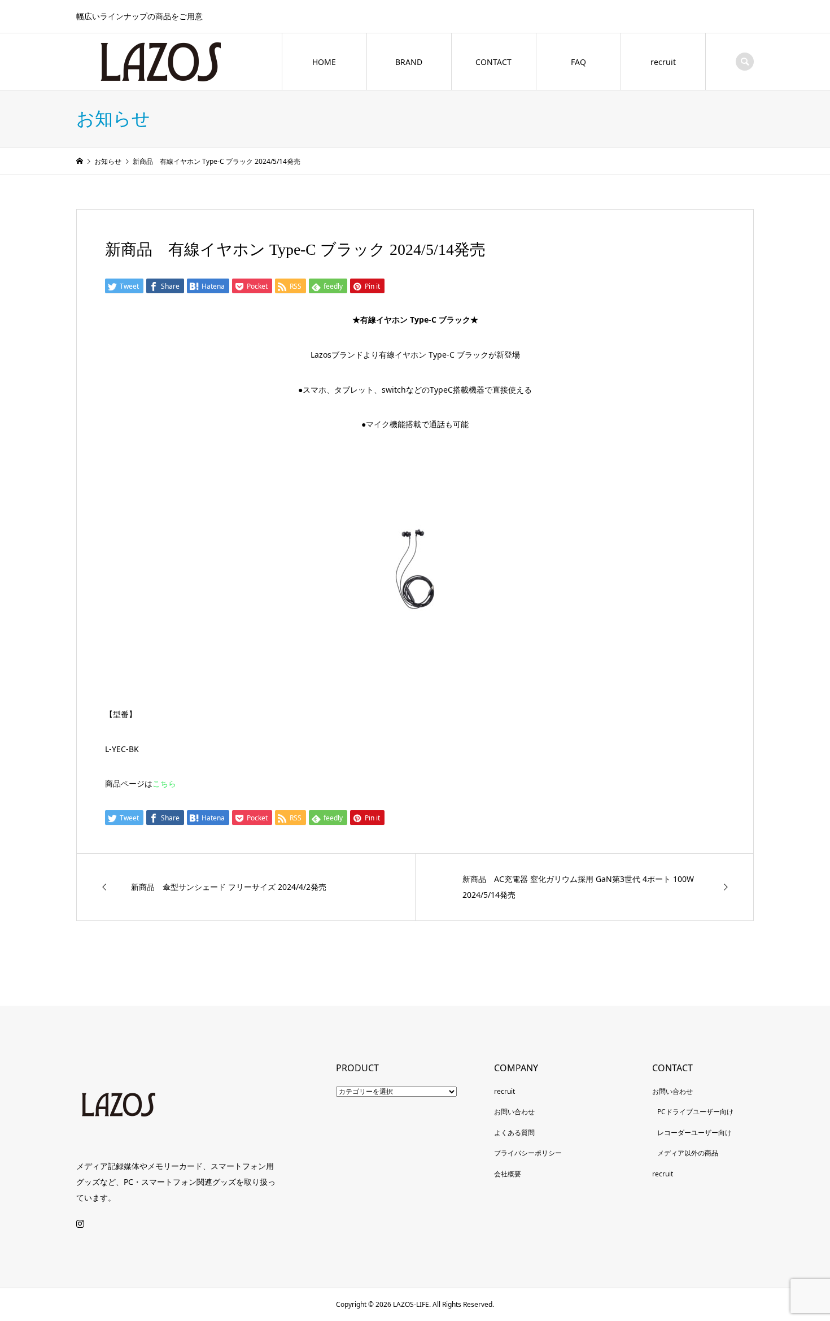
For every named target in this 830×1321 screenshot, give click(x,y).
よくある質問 (514, 1132)
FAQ (578, 62)
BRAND (408, 62)
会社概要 (507, 1174)
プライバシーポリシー (528, 1153)
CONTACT (493, 62)
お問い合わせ (514, 1111)
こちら (164, 783)
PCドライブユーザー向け (695, 1111)
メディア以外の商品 (687, 1153)
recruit (663, 62)
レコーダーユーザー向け (694, 1132)
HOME (324, 62)
